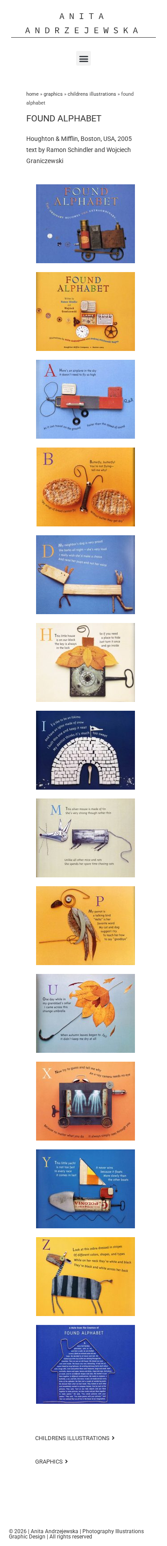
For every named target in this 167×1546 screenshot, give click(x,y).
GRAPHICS (53, 94)
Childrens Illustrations (92, 94)
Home (32, 94)
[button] (83, 58)
